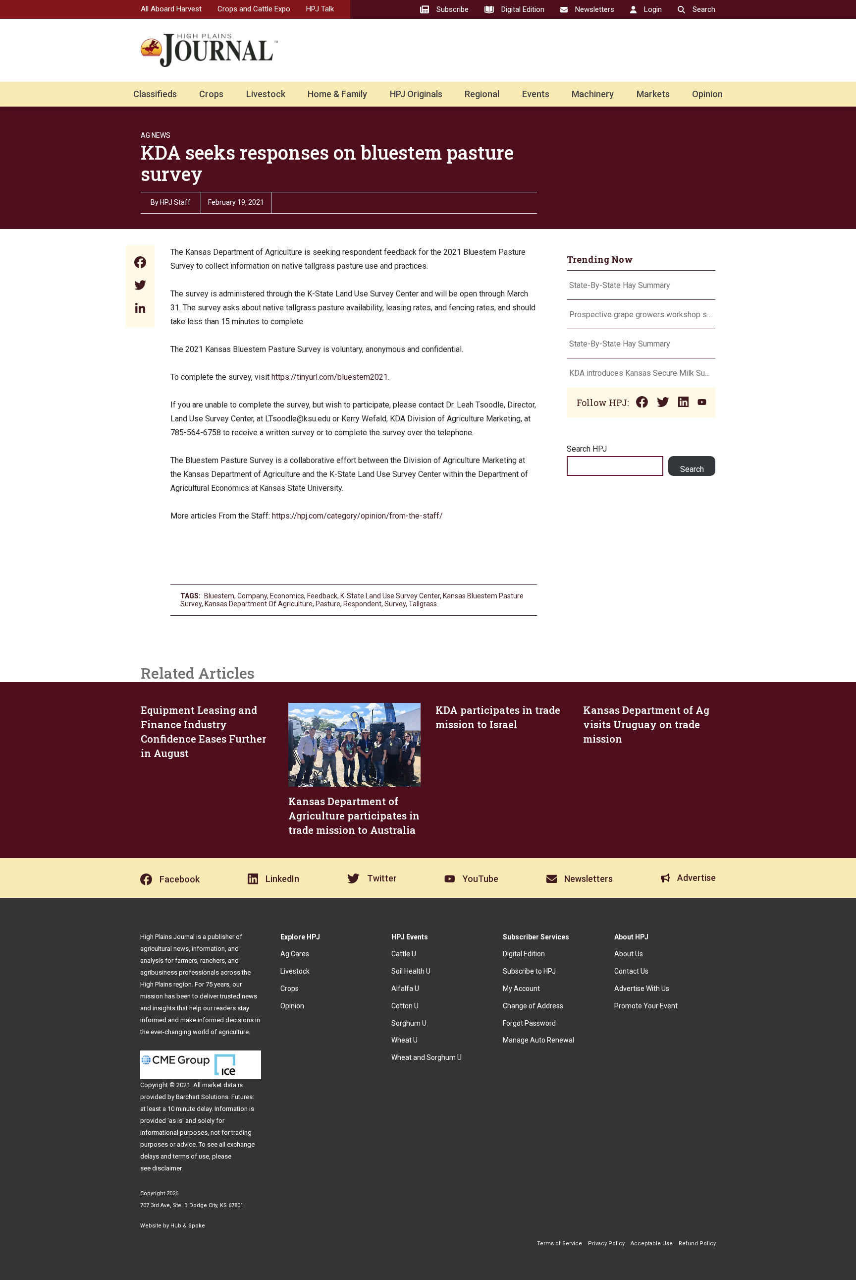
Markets (653, 94)
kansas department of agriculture (259, 604)
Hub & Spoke (187, 1225)
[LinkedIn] (140, 309)
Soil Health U (410, 971)
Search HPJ (587, 449)
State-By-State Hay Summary (619, 285)
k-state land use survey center (390, 596)
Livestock (265, 94)
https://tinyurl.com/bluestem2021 (329, 377)
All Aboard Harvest (171, 8)
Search (692, 469)
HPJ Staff (175, 202)
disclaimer (166, 1168)
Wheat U (404, 1040)
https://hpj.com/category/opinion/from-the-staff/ (357, 516)
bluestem (219, 596)
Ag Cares (294, 954)
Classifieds (155, 94)
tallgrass (423, 604)
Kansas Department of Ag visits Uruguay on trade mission (646, 724)
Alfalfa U (405, 988)
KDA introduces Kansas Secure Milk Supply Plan (641, 373)
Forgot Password (529, 1023)
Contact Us (631, 971)
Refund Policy (697, 1243)
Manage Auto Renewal (538, 1040)
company (252, 596)
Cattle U (403, 954)
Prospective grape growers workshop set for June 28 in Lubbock (641, 314)
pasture (328, 604)
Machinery (593, 94)
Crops (211, 94)
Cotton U (405, 1006)
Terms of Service (559, 1243)
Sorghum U (409, 1023)
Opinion (707, 94)
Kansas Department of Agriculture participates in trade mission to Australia (354, 815)
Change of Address (533, 1006)
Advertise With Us (641, 988)
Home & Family (337, 94)
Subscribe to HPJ (529, 971)
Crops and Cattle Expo (253, 8)
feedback (322, 596)
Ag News (155, 135)
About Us (628, 954)
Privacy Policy (606, 1243)
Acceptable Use (652, 1243)
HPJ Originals (416, 94)
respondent (362, 604)
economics (287, 596)
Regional (482, 94)
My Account (521, 988)
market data (219, 1085)
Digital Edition (524, 954)
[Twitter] (140, 286)
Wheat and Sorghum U (426, 1057)
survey (395, 604)
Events (535, 94)
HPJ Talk (320, 8)
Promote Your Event (646, 1006)
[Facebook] (140, 263)
